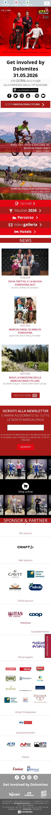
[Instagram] (22, 96)
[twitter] (15, 96)
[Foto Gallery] (37, 96)
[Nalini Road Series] (44, 17)
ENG (9, 10)
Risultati (25, 210)
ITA (2, 10)
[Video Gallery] (43, 96)
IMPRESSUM (27, 809)
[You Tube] (28, 96)
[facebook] (9, 96)
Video (25, 224)
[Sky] (25, 724)
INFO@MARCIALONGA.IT (22, 803)
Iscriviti (25, 203)
